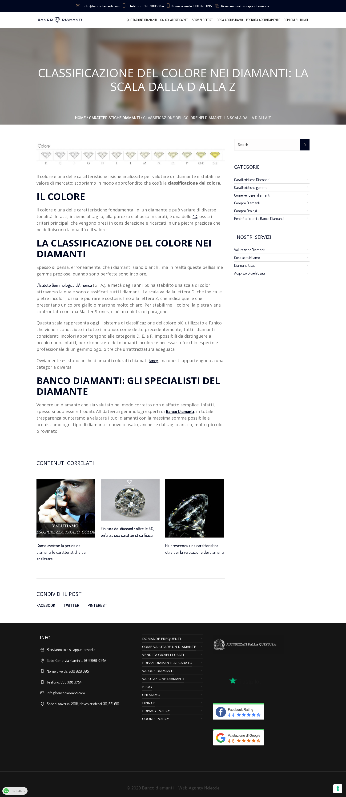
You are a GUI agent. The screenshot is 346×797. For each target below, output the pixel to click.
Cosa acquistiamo (247, 257)
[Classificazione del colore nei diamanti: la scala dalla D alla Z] (130, 153)
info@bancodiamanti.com (102, 6)
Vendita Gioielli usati (163, 654)
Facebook (45, 605)
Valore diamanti (158, 670)
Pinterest (97, 605)
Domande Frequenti (161, 638)
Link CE (148, 702)
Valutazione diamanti (163, 678)
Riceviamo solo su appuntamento (245, 6)
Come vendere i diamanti (252, 195)
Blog (147, 686)
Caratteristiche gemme (250, 187)
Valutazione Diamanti (249, 249)
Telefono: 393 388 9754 (147, 6)
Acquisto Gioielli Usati (249, 273)
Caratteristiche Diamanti (114, 118)
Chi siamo (151, 694)
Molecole (211, 787)
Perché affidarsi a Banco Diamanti (259, 218)
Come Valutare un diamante (169, 646)
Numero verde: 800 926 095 (192, 6)
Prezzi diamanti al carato (167, 662)
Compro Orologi (245, 210)
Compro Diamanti (247, 203)
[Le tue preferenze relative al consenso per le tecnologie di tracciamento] (337, 788)
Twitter (71, 605)
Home (80, 118)
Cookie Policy (155, 718)
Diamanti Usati (245, 265)
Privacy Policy (156, 710)
